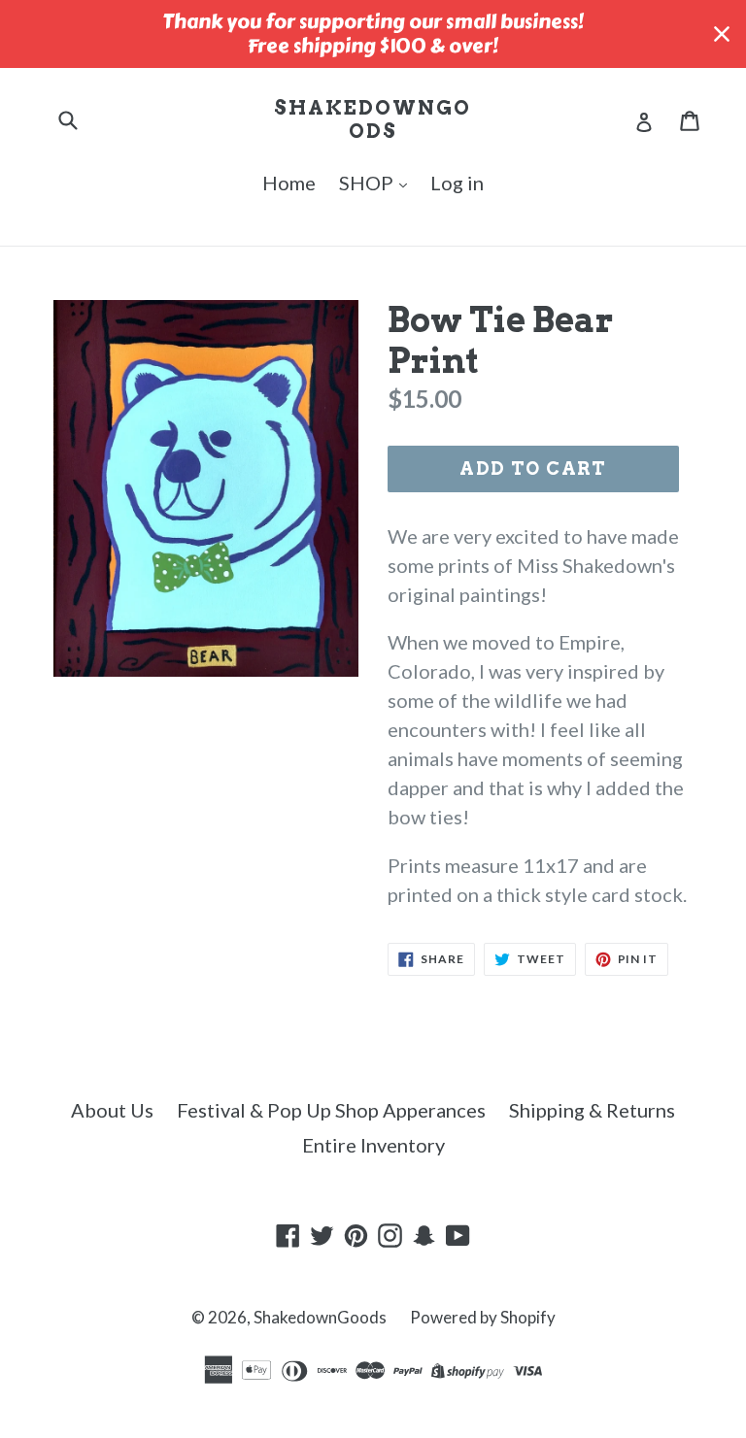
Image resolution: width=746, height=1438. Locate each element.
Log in (457, 182)
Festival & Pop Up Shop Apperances (331, 1109)
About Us (112, 1109)
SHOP (368, 182)
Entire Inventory (373, 1144)
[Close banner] (721, 34)
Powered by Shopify (483, 1317)
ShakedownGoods (372, 119)
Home (289, 182)
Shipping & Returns (592, 1109)
